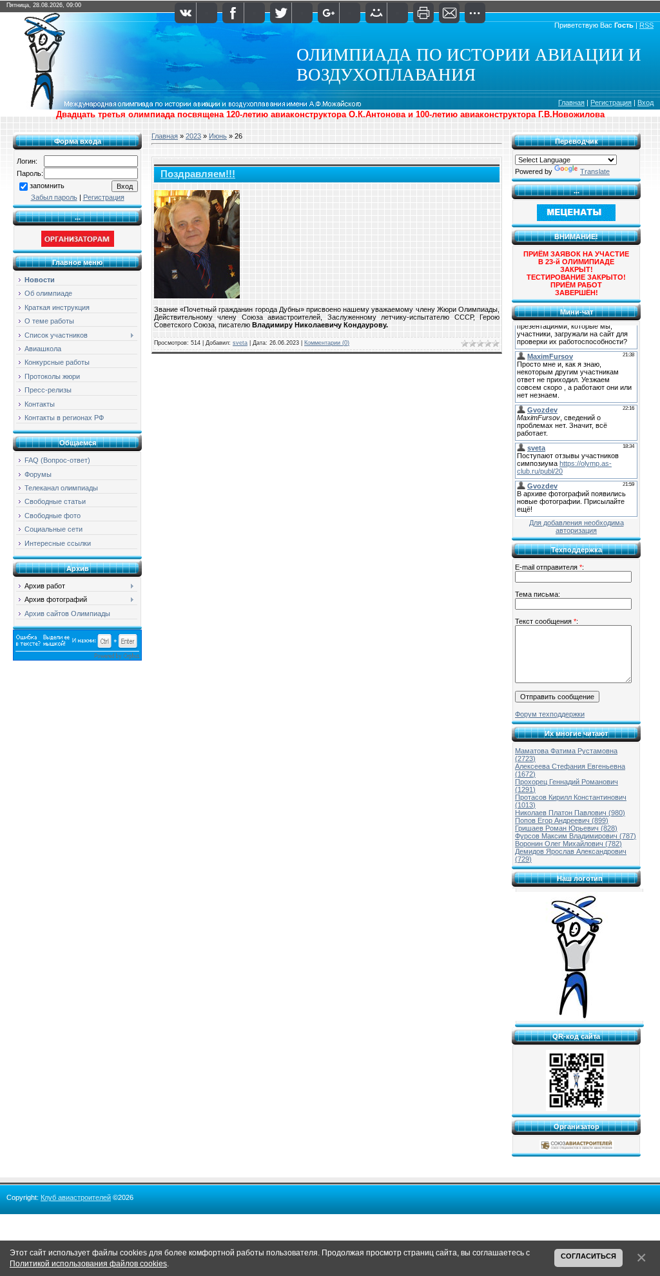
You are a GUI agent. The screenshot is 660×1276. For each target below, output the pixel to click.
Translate (595, 171)
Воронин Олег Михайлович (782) (568, 843)
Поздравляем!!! (197, 174)
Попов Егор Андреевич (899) (561, 820)
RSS (646, 25)
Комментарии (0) (326, 343)
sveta (240, 343)
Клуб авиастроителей (76, 1197)
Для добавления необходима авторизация (576, 526)
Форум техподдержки (550, 714)
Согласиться (588, 1256)
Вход (645, 102)
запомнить (47, 185)
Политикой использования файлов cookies (88, 1263)
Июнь (218, 136)
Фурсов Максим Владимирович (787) (575, 836)
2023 (193, 136)
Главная (571, 102)
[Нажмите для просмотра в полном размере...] (197, 296)
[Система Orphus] (77, 658)
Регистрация (611, 102)
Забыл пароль (54, 197)
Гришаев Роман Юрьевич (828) (566, 828)
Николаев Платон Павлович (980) (570, 813)
